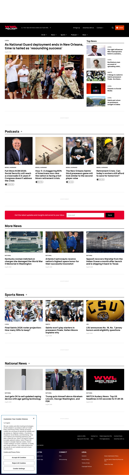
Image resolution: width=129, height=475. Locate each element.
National (8, 255)
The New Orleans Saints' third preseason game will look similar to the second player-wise (79, 174)
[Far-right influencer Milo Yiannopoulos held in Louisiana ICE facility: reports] (96, 50)
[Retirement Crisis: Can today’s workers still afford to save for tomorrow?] (110, 151)
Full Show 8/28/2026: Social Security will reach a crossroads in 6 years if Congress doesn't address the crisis (18, 175)
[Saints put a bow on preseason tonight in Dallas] (96, 101)
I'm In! (110, 215)
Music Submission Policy (111, 456)
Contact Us (94, 436)
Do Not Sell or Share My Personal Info (113, 460)
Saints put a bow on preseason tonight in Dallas (114, 102)
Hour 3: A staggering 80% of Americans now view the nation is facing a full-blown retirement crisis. (48, 174)
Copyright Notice (87, 466)
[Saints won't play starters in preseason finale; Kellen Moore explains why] (64, 310)
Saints (110, 72)
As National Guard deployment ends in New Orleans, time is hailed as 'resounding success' (44, 46)
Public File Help (108, 464)
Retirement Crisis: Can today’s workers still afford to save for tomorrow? (110, 173)
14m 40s (70, 182)
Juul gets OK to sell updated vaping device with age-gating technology (23, 397)
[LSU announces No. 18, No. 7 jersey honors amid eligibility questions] (105, 310)
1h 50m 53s (10, 184)
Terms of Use (86, 463)
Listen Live (39, 456)
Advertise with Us (88, 27)
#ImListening (63, 459)
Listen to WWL (81, 436)
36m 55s (40, 182)
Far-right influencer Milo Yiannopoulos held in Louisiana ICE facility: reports (115, 52)
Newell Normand (10, 167)
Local (7, 40)
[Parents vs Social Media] (96, 88)
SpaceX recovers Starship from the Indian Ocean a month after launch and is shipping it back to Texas (104, 261)
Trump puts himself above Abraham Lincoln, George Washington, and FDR (64, 399)
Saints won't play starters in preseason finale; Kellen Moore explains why (62, 330)
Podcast (74, 35)
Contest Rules (118, 436)
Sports (63, 35)
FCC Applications (105, 439)
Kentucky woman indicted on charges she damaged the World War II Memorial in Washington (24, 261)
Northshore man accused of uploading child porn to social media (114, 66)
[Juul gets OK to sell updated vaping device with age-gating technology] (24, 379)
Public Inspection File (106, 436)
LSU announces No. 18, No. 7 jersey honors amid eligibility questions (104, 328)
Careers (84, 456)
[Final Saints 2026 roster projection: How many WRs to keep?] (24, 310)
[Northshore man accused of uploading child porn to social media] (96, 63)
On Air (43, 35)
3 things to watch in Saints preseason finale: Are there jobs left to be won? (115, 79)
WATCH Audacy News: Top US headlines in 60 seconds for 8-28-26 (104, 397)
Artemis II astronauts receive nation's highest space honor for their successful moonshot (62, 261)
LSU (87, 324)
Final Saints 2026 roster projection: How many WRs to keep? (23, 328)
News (53, 35)
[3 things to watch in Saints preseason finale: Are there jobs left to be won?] (96, 76)
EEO (92, 439)
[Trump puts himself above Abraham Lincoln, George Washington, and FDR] (64, 379)
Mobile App (39, 459)
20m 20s (101, 179)
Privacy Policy (85, 459)
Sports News (14, 294)
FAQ (60, 456)
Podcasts (12, 131)
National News (16, 363)
